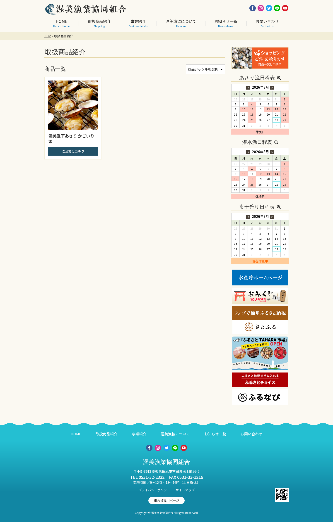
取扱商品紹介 (106, 434)
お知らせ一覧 (215, 434)
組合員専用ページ (166, 500)
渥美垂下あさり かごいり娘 (71, 138)
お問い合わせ (251, 434)
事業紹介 (139, 434)
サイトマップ (185, 490)
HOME (76, 434)
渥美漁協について (175, 434)
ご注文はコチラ (73, 151)
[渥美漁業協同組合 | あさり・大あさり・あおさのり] (86, 12)
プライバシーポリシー (154, 490)
